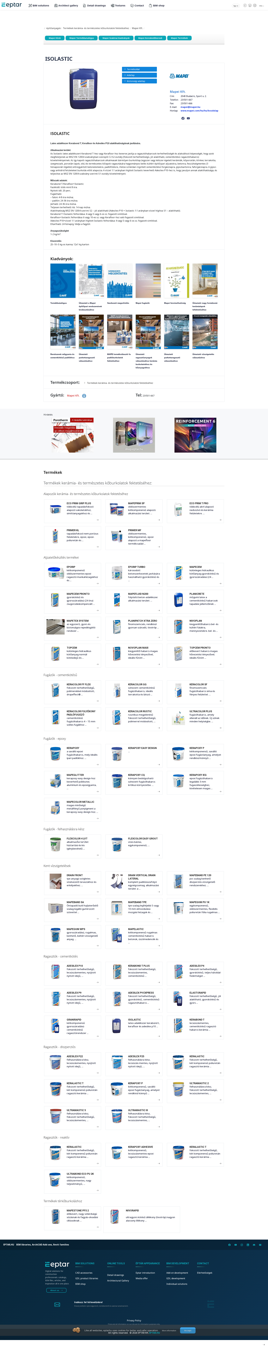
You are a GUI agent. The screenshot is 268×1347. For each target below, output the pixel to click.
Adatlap (131, 75)
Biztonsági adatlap (136, 81)
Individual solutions (176, 1283)
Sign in (236, 6)
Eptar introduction (145, 1272)
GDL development (175, 1278)
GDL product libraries (86, 1278)
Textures (120, 5)
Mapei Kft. (137, 28)
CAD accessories (83, 1272)
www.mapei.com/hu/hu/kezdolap (199, 110)
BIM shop (158, 5)
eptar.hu (8, 1244)
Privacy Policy (134, 1320)
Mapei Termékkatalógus (82, 38)
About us (55, 1290)
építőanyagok (53, 28)
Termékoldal (133, 69)
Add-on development (177, 1272)
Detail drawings (96, 5)
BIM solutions (41, 5)
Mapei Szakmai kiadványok (116, 38)
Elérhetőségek (204, 1272)
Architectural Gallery (118, 1280)
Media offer (142, 1278)
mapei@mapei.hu (191, 107)
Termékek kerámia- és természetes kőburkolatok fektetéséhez (96, 28)
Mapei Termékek (179, 38)
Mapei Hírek (55, 38)
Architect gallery (68, 5)
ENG (261, 6)
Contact (139, 5)
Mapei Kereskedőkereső (150, 38)
